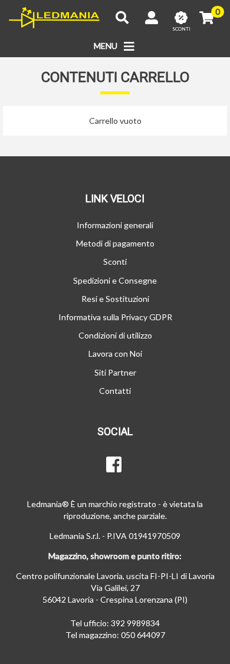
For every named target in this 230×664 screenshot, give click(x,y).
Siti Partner (115, 372)
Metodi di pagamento (115, 243)
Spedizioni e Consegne (115, 280)
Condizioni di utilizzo (115, 335)
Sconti (115, 262)
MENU (106, 46)
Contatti (115, 391)
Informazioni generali (115, 225)
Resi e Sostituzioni (115, 299)
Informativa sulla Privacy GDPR (115, 317)
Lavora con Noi (115, 354)
